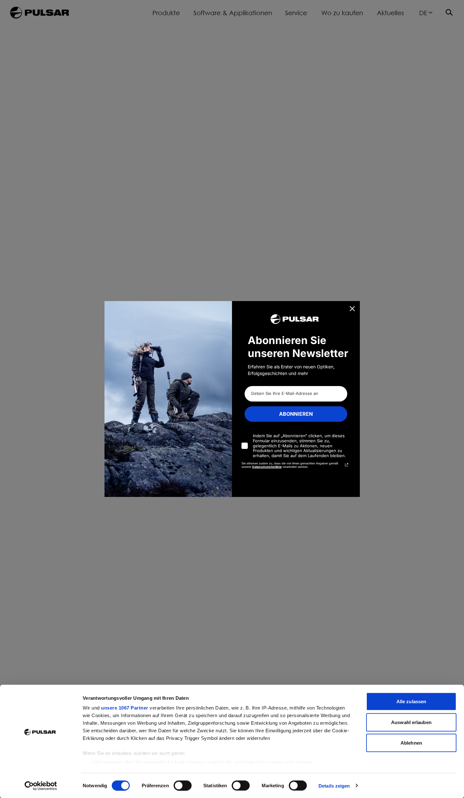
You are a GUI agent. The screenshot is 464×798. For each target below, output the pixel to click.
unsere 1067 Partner (124, 707)
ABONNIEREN (296, 414)
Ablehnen (411, 743)
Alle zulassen (411, 701)
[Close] (352, 308)
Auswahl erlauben (411, 722)
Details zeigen (334, 785)
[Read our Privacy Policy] (346, 465)
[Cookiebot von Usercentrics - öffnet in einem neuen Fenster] (40, 785)
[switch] (183, 785)
